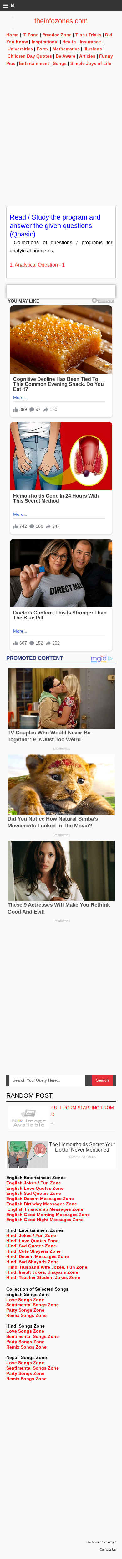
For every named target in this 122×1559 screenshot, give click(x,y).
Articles (87, 56)
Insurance (90, 41)
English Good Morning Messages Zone (48, 1214)
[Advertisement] (61, 146)
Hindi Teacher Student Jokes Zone (43, 1277)
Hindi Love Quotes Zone (32, 1240)
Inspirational (45, 41)
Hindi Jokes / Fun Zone (31, 1235)
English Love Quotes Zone (35, 1188)
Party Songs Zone (25, 1310)
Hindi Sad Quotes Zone (31, 1245)
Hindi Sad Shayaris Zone (32, 1261)
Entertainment (34, 63)
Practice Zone (57, 34)
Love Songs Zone (25, 1299)
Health (69, 41)
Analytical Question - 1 (40, 264)
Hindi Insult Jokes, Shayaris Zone (42, 1272)
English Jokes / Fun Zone (33, 1182)
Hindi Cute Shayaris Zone (33, 1251)
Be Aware (65, 56)
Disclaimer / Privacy (100, 1542)
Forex (43, 48)
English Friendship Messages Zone (45, 1209)
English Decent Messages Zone (40, 1198)
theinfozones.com (61, 21)
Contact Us (108, 1549)
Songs (60, 63)
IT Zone (30, 34)
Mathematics (66, 48)
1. (12, 264)
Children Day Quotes (30, 56)
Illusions (93, 48)
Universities (20, 48)
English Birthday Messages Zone (41, 1203)
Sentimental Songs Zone (32, 1304)
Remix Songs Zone (26, 1315)
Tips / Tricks (88, 34)
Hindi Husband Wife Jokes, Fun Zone (47, 1267)
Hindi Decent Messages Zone (37, 1256)
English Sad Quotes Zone (33, 1193)
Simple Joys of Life (90, 63)
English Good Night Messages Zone (45, 1219)
